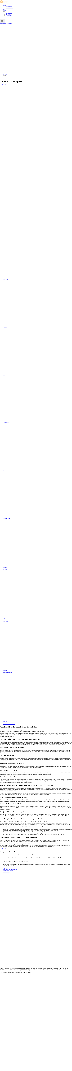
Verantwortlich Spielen (8, 870)
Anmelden (2, 23)
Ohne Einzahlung (9, 8)
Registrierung (9, 13)
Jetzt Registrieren (9, 23)
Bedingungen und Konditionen (10, 869)
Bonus (4, 5)
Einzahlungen (9, 14)
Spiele (4, 10)
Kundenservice (9, 6)
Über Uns (5, 868)
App (4, 9)
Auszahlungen (9, 15)
